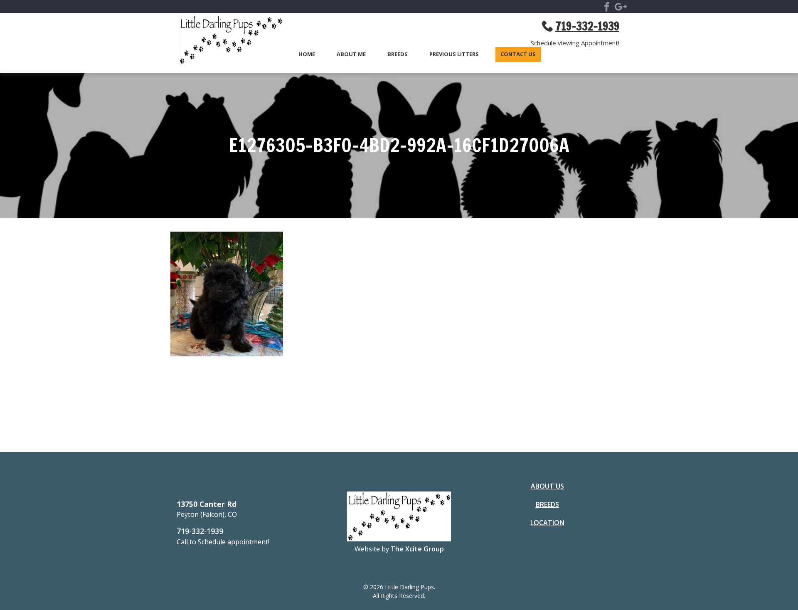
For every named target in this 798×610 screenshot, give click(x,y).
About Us (547, 486)
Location (547, 522)
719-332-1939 (200, 531)
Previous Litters (454, 54)
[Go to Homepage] (226, 41)
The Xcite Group (417, 548)
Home (306, 54)
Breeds (397, 54)
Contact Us (518, 54)
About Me (351, 54)
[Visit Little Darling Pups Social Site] (606, 8)
